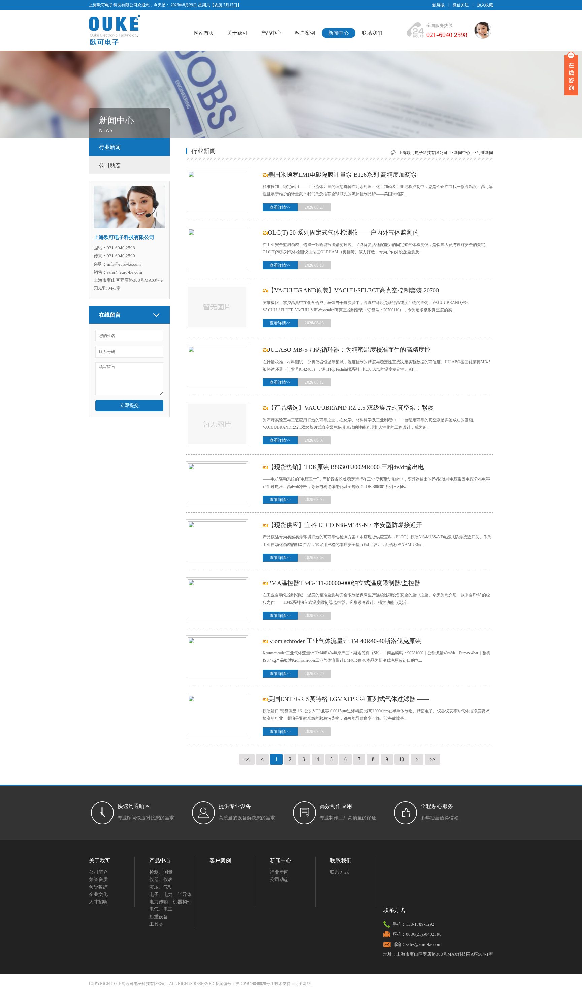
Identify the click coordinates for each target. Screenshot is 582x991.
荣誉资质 (98, 879)
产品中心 (271, 33)
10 (401, 759)
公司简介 (98, 872)
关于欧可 (237, 33)
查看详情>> (280, 207)
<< (247, 759)
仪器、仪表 (161, 879)
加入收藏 (485, 5)
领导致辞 (98, 887)
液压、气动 (161, 887)
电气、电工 (161, 909)
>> (432, 759)
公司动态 (110, 165)
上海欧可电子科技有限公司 (423, 152)
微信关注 (461, 5)
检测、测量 (161, 872)
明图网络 (303, 983)
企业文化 (98, 894)
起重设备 (158, 916)
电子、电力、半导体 (170, 894)
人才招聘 (98, 901)
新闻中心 (338, 33)
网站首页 (204, 33)
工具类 (156, 924)
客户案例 (305, 33)
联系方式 (339, 872)
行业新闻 (110, 147)
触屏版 (438, 5)
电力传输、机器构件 (170, 901)
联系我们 (372, 33)
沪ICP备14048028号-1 (254, 983)
